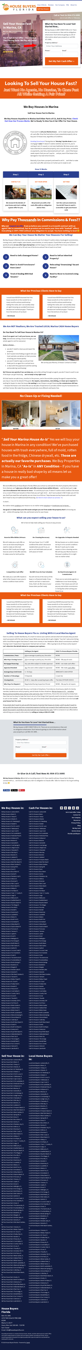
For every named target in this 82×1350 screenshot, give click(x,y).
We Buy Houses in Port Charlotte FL (11, 953)
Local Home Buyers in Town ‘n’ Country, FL (40, 1144)
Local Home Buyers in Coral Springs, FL (39, 1096)
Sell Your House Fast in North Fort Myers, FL (13, 1279)
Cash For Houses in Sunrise (36, 874)
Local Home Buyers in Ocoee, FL (37, 1249)
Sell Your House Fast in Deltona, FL (11, 1127)
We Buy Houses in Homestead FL (10, 922)
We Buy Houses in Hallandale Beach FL (12, 1034)
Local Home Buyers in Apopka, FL (38, 1240)
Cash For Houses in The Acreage (37, 1039)
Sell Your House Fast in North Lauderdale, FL (13, 1263)
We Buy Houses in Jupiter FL (9, 934)
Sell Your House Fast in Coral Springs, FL (12, 1093)
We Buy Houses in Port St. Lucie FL (11, 826)
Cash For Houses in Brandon (36, 855)
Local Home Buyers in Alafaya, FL (38, 1139)
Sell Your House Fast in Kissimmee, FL (11, 1160)
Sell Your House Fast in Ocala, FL (10, 1203)
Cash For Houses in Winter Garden (38, 1005)
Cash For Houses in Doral (35, 936)
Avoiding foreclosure (37, 141)
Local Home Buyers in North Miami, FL (39, 1194)
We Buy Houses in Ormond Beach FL (11, 1017)
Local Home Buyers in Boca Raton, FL (39, 1123)
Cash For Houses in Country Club (38, 993)
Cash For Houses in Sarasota (36, 972)
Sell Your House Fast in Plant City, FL (11, 1289)
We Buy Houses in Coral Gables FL (11, 991)
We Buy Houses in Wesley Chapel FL (11, 979)
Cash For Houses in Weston (36, 917)
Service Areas (76, 831)
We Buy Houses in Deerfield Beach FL (11, 900)
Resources (77, 820)
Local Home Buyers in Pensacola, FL (38, 1242)
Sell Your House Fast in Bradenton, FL (11, 1213)
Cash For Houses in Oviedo (36, 1024)
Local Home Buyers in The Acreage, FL (39, 1292)
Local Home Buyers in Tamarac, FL (38, 1183)
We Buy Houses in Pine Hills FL (10, 907)
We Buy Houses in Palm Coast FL (10, 883)
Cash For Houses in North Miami (37, 943)
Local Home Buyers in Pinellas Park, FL (39, 1237)
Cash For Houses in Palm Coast (37, 883)
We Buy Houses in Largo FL (9, 895)
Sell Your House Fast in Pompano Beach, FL (13, 1107)
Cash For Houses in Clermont (36, 1046)
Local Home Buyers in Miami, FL (37, 1065)
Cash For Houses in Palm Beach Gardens (39, 974)
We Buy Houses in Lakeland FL (10, 857)
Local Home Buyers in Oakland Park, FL (39, 1261)
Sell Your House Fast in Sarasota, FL (11, 1220)
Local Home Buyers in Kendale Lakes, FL (39, 1221)
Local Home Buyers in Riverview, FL (38, 1132)
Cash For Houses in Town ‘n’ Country (39, 893)
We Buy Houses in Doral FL (9, 936)
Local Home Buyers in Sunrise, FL (37, 1125)
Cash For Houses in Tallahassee (37, 828)
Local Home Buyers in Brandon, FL (38, 1106)
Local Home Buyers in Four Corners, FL (39, 1297)
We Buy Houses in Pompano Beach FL (12, 860)
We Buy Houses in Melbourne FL (10, 898)
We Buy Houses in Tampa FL (9, 817)
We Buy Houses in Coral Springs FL (11, 845)
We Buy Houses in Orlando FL (9, 819)
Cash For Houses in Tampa (36, 817)
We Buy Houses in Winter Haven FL (11, 1010)
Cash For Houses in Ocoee (36, 996)
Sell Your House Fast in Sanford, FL (11, 1196)
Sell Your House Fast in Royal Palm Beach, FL (13, 1284)
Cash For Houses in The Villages (37, 905)
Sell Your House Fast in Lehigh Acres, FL (12, 1095)
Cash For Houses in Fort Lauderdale (38, 833)
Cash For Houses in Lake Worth (37, 1048)
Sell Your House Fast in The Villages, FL (12, 1153)
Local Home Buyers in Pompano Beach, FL (40, 1111)
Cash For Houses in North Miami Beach (39, 1022)
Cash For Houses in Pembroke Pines (38, 836)
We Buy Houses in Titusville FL (10, 998)
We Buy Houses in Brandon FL (9, 855)
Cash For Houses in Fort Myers (37, 891)
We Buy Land (76, 828)
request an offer (16, 226)
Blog (79, 826)
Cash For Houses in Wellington (37, 938)
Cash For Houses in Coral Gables (37, 991)
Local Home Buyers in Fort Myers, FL (38, 1142)
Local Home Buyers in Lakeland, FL (38, 1108)
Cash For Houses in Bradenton (37, 965)
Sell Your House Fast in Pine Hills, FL (11, 1155)
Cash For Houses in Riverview (36, 881)
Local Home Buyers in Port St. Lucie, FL (39, 1077)
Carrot (28, 1343)
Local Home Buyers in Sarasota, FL (38, 1223)
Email (64, 50)
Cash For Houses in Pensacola (37, 989)
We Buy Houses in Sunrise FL (9, 874)
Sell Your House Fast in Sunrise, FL (11, 1122)
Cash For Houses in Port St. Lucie (37, 826)
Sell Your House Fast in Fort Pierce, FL (11, 1253)
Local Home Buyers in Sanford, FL (38, 1199)
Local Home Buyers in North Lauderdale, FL (40, 1266)
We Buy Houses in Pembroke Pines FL (11, 836)
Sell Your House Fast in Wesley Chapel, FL (12, 1229)
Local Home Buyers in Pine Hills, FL (38, 1159)
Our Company (60, 5)
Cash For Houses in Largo (36, 895)
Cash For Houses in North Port (37, 919)
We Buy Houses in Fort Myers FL (10, 891)
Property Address (51, 43)
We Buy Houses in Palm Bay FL (10, 852)
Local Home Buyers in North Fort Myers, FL (40, 1280)
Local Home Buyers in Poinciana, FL (38, 1180)
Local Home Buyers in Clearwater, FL (38, 1101)
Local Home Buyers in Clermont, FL (38, 1300)
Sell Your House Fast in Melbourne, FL (11, 1146)
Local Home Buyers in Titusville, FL (38, 1252)
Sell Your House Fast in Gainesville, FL (11, 1091)
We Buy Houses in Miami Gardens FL (11, 864)
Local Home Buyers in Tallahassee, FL (39, 1080)
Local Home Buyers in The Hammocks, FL (40, 1209)
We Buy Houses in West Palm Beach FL (12, 862)
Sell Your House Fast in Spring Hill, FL (11, 1115)
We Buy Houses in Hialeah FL (9, 824)
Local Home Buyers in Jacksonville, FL (39, 1063)
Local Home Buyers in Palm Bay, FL (38, 1104)
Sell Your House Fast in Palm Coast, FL (12, 1131)
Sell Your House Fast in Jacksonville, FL (12, 1060)
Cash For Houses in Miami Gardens (38, 864)
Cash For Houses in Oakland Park (38, 1008)
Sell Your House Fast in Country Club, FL (12, 1244)
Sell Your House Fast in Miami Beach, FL (12, 1134)
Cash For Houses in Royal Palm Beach (39, 1032)
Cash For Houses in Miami (36, 814)
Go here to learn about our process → (49, 498)
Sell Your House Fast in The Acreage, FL (12, 1291)
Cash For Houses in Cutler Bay (37, 1020)
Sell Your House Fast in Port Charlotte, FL (12, 1201)
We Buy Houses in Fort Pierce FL (10, 1003)
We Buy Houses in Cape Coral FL (10, 831)
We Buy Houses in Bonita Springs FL (11, 962)
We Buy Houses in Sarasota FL (10, 972)
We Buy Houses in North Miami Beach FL (12, 1022)
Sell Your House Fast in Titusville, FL (11, 1248)
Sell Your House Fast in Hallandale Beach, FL (13, 1287)
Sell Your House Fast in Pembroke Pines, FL (13, 1084)
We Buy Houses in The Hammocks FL (11, 958)
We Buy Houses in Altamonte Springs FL (12, 1015)
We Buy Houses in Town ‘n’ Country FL (12, 893)
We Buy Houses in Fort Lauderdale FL (11, 833)
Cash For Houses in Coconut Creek (38, 950)
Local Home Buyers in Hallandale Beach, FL (40, 1288)
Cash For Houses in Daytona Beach (38, 926)
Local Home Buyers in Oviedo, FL (38, 1278)
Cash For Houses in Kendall (36, 910)
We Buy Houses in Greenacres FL (10, 1029)
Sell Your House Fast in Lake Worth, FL (12, 1301)
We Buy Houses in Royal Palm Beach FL (12, 1032)
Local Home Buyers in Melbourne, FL (38, 1149)
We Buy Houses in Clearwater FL (10, 850)
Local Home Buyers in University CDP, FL (39, 1254)
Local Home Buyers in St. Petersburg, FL (39, 1073)
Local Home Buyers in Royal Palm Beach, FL (40, 1285)
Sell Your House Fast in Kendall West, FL (12, 1294)
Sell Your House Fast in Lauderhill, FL (11, 1162)
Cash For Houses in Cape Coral (37, 831)
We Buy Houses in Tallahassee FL (10, 828)
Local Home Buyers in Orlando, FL (38, 1070)
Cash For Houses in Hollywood (37, 838)
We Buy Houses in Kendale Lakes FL (11, 970)
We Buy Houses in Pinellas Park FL (10, 984)
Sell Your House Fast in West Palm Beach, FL (13, 1110)
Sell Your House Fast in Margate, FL (11, 1215)
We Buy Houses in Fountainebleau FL (11, 960)
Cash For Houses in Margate (36, 967)
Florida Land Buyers (74, 834)
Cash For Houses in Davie (35, 869)
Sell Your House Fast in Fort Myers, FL (11, 1138)
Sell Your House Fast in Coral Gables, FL (12, 1241)
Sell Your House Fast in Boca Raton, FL (12, 1119)
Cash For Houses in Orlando (36, 819)
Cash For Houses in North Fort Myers (38, 1027)
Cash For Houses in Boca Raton (37, 872)
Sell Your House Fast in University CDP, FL (12, 1251)
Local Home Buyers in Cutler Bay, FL (38, 1273)
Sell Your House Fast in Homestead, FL (12, 1170)
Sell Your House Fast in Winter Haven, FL (12, 1260)
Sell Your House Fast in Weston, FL (11, 1165)
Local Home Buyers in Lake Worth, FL (39, 1302)
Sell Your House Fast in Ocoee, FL (10, 1246)
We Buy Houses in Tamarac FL (10, 931)
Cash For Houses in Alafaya (36, 888)
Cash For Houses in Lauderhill (37, 915)
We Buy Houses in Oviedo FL (9, 1024)
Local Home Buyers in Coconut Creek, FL (40, 1202)
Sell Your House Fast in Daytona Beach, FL (13, 1174)
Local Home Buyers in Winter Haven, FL (39, 1264)
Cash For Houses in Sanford (36, 948)
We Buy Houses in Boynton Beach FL (11, 903)
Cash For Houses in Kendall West (37, 1041)
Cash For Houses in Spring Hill (37, 867)
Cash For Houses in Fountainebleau (38, 960)
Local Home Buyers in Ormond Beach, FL (40, 1271)
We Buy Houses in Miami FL (9, 814)
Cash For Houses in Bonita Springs (38, 962)
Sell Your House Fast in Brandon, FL (11, 1103)
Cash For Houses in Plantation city (38, 876)
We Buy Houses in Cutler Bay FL (10, 1020)
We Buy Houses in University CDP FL (11, 1001)
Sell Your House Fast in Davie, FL (10, 1117)
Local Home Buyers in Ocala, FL (37, 1206)
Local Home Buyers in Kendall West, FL (39, 1295)
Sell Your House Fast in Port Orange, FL (12, 1189)
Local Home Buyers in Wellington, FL (38, 1190)
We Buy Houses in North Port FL (10, 919)
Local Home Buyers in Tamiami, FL (38, 1230)
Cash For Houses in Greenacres (37, 1029)
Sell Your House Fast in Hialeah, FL (11, 1072)
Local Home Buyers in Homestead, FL (39, 1173)
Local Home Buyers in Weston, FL (38, 1168)
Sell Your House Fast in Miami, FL (10, 1062)
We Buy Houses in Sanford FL (9, 948)
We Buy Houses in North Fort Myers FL (12, 1027)
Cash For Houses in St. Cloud (36, 981)
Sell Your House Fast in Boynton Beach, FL (13, 1150)
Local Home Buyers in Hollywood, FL (39, 1089)
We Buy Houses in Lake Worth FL (10, 1048)
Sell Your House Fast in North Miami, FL (12, 1191)
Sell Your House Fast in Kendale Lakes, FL (12, 1217)
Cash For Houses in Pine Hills (36, 907)
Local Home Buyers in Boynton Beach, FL (40, 1154)
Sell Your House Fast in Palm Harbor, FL (12, 1193)
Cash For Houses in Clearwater (37, 850)
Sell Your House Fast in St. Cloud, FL (11, 1232)
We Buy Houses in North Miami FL (10, 943)
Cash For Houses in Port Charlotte (38, 953)
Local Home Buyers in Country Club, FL (39, 1247)
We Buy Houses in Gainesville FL (10, 843)
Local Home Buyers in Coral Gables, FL (39, 1245)
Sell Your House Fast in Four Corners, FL (12, 1296)
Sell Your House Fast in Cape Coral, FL (12, 1079)
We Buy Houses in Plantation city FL (11, 876)
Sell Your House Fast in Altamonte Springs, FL (14, 1265)
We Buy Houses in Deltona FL (9, 879)
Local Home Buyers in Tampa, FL (38, 1068)
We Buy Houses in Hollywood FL (10, 838)
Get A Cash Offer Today (73, 812)
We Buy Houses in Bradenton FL (10, 965)
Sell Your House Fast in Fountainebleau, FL (13, 1208)
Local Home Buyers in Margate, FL (38, 1218)
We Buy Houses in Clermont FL (10, 1046)
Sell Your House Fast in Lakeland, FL (11, 1105)
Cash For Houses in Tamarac (36, 931)
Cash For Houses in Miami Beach (37, 886)
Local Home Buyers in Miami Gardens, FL (40, 1116)
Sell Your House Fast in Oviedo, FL (11, 1277)
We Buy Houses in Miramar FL (9, 840)
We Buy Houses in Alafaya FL (9, 888)
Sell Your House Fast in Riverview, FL (11, 1129)
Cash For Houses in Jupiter (36, 934)
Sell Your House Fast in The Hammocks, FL (13, 1205)
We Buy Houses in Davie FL (9, 869)
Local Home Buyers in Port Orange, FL (39, 1192)
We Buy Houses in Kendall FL (9, 910)
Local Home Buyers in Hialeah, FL (38, 1075)
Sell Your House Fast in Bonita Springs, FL (13, 1210)
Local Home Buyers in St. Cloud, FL (38, 1235)
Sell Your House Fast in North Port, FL (11, 1167)
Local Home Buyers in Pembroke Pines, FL (40, 1087)
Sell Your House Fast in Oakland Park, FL (12, 1258)
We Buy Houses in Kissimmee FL (10, 912)
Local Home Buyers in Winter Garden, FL (39, 1259)
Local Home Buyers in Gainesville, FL (38, 1094)
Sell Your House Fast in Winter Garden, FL (12, 1256)
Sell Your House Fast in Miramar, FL (11, 1088)
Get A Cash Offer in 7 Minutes (70, 18)
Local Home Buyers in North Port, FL (38, 1171)
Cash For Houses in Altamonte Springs (39, 1015)
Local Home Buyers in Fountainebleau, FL (40, 1211)
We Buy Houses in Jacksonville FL (10, 812)
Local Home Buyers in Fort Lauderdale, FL (40, 1085)
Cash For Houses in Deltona (36, 879)
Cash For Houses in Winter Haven (37, 1010)
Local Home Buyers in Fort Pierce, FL (38, 1257)
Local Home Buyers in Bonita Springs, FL (39, 1214)
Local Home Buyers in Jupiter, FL (37, 1185)
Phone (47, 50)
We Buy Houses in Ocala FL (9, 955)
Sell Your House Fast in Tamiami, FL (11, 1227)
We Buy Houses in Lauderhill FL (10, 915)
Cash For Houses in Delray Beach (37, 924)
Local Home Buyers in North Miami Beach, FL (41, 1276)
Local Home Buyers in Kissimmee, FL (38, 1163)
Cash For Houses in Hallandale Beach (39, 1034)
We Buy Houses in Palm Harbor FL (11, 946)
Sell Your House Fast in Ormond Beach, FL (13, 1268)
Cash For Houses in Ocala (36, 955)
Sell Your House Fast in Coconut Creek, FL (13, 1198)
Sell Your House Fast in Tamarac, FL (11, 1179)
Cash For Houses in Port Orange (37, 941)
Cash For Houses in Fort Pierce (37, 1003)
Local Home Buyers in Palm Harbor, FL (39, 1197)
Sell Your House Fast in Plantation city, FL (13, 1124)
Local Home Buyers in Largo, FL (37, 1147)
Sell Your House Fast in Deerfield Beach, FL (13, 1148)
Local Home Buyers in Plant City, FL (38, 1290)
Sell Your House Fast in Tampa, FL (11, 1064)
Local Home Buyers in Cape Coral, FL (39, 1082)
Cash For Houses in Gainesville (37, 843)
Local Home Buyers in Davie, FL (37, 1120)
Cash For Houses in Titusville (36, 998)
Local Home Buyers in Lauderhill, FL (38, 1166)
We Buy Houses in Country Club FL (11, 993)
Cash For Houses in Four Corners (37, 1044)
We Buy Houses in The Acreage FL (10, 1039)
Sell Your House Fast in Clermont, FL (11, 1299)
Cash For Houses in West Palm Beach (38, 862)
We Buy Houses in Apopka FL (9, 986)
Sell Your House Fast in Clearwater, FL (11, 1098)
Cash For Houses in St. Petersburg (38, 821)
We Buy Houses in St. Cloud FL (10, 981)
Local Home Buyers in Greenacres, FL (39, 1283)
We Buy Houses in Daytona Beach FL (11, 926)
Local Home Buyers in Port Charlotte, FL (39, 1204)
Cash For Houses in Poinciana (37, 929)
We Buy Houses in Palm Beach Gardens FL (13, 974)
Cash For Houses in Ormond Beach (38, 1017)
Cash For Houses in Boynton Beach (38, 903)
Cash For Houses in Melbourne (37, 898)
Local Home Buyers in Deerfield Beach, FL (40, 1151)
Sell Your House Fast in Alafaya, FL (11, 1136)
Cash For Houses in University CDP (38, 1001)
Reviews (51, 5)
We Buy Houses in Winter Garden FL (11, 1005)
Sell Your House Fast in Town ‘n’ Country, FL (13, 1141)
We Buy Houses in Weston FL (9, 917)
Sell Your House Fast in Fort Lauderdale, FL (13, 1081)
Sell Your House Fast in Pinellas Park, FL (12, 1234)
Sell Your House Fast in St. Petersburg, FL (12, 1069)
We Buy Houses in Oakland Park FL (11, 1008)
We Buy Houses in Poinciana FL (10, 929)
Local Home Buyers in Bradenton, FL (38, 1216)
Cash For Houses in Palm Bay (36, 852)
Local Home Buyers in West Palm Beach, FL (40, 1113)
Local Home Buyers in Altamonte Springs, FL (41, 1269)
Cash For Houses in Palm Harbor (37, 946)
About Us (73, 5)
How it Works (41, 5)
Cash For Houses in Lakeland (36, 857)
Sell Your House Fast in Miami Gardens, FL (13, 1112)
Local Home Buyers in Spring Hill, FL (38, 1118)
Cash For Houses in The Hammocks (38, 958)
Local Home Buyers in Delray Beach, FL (39, 1175)
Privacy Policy (75, 823)
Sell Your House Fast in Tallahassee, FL (12, 1076)
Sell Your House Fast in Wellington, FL (12, 1186)
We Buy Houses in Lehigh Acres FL (10, 848)
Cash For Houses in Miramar (36, 840)
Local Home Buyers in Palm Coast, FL (39, 1135)
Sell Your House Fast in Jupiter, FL (10, 1182)
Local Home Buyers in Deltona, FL (38, 1130)
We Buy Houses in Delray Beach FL (11, 924)
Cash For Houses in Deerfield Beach (38, 900)
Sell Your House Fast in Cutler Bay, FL (11, 1270)
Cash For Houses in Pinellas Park (37, 984)
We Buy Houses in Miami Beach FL (11, 886)
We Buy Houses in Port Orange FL (10, 941)
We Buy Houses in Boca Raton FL (10, 872)
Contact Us (76, 815)
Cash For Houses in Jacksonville (37, 812)
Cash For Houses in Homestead (37, 922)
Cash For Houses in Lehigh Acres (37, 848)
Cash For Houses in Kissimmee (37, 912)
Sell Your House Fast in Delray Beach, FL (12, 1172)
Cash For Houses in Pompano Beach (38, 860)
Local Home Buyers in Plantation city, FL (40, 1128)
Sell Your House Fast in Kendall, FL (11, 1158)
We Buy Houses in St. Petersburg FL (11, 821)
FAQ (67, 5)
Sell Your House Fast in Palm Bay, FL (11, 1100)
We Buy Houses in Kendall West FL (11, 1041)
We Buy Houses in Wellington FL (10, 938)
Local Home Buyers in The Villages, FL (39, 1156)
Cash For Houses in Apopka (36, 986)
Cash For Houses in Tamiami (36, 977)
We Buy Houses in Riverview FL (10, 881)
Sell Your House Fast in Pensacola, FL (11, 1239)
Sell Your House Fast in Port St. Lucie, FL (12, 1074)
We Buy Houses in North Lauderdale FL (12, 1013)
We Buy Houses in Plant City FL (10, 1036)
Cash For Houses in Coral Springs (38, 845)
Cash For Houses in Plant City (37, 1036)
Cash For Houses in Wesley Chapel (38, 979)
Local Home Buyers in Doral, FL (37, 1187)
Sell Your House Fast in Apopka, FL (11, 1236)
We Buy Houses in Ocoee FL (9, 996)
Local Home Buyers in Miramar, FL (38, 1092)
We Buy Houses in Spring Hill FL (10, 867)
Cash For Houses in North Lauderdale (39, 1013)
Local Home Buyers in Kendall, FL (38, 1161)
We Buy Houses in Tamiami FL (10, 977)
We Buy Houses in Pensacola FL (10, 989)
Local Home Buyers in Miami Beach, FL (39, 1137)
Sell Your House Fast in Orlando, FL (11, 1067)
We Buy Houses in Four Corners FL (11, 1044)
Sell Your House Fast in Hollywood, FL (12, 1086)
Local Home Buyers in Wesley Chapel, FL (39, 1233)
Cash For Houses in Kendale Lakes (38, 970)
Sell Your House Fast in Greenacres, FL (12, 1282)
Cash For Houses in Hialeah (36, 824)
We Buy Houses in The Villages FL (10, 905)
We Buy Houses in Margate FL (9, 967)
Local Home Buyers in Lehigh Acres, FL (39, 1099)
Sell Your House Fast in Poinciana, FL (11, 1177)
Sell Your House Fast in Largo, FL (10, 1143)
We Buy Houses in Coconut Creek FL (11, 950)
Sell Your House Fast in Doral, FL (10, 1184)
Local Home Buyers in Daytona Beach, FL (40, 1178)
